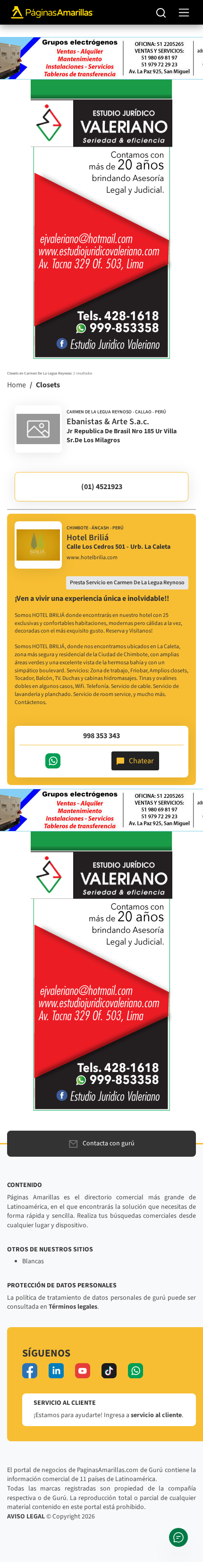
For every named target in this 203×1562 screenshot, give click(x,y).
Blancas (33, 1261)
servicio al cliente (156, 1415)
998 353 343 (101, 736)
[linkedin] (56, 1370)
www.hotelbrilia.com (92, 558)
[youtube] (82, 1370)
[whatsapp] (135, 1370)
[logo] (38, 429)
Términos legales (73, 1307)
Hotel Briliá (88, 538)
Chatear (141, 761)
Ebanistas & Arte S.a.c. (108, 422)
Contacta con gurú (109, 1143)
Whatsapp (53, 761)
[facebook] (29, 1370)
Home (16, 385)
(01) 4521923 (101, 487)
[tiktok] (109, 1370)
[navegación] (184, 12)
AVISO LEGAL (26, 1516)
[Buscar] (161, 12)
